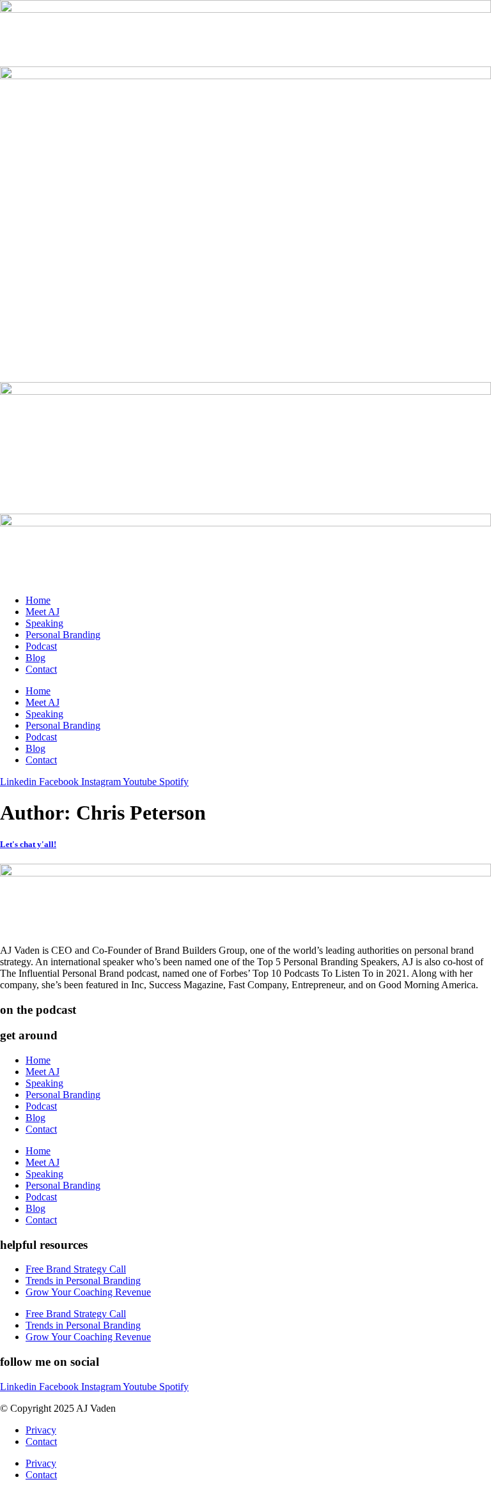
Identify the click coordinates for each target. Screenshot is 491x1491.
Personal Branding (63, 634)
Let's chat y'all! (28, 844)
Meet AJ (42, 611)
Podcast (41, 646)
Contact (41, 669)
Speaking (44, 623)
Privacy (41, 1430)
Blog (35, 657)
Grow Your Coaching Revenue (88, 1292)
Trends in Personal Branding (83, 1280)
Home (38, 600)
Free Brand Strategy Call (76, 1269)
